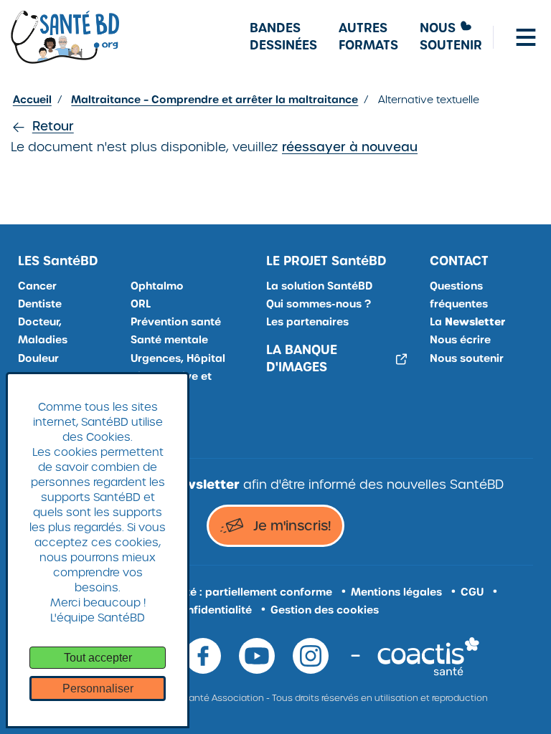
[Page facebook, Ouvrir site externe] (203, 656)
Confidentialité (212, 610)
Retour (53, 126)
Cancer (37, 286)
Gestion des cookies (324, 610)
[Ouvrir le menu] (526, 37)
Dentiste (40, 304)
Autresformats (368, 37)
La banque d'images (301, 359)
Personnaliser (97, 688)
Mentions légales (396, 592)
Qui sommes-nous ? (318, 304)
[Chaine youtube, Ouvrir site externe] (257, 656)
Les (58, 261)
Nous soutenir (467, 358)
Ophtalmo (157, 286)
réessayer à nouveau (350, 147)
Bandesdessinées (283, 37)
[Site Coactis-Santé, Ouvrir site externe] (428, 655)
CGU (472, 592)
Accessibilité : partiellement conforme (230, 592)
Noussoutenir (451, 37)
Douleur (38, 358)
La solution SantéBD (319, 286)
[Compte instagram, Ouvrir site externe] (311, 656)
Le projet (326, 261)
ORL (141, 304)
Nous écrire (460, 340)
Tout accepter (98, 658)
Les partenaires (307, 322)
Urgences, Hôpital (178, 358)
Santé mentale (169, 340)
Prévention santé (176, 322)
